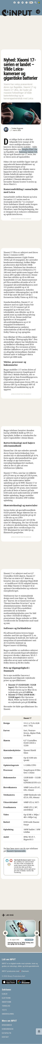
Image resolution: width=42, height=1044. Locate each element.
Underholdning (8, 1014)
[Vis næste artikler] (36, 933)
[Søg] (35, 2)
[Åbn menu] (38, 12)
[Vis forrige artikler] (5, 933)
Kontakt (5, 1037)
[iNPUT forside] (18, 13)
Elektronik (8, 54)
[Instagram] (18, 2)
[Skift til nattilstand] (31, 2)
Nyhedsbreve (7, 1025)
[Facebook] (14, 2)
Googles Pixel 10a (29, 149)
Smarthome (6, 1002)
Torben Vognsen (17, 128)
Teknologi (6, 1006)
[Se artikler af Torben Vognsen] (6, 129)
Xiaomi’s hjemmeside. (16, 851)
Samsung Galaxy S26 (28, 152)
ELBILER (4, 994)
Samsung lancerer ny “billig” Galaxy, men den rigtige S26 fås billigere (20, 943)
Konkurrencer (7, 1029)
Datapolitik (6, 1033)
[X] (26, 2)
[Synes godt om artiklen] (7, 860)
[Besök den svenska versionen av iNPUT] (39, 3)
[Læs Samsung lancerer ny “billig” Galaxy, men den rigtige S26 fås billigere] (20, 928)
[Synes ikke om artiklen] (11, 860)
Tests (4, 1010)
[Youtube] (22, 2)
